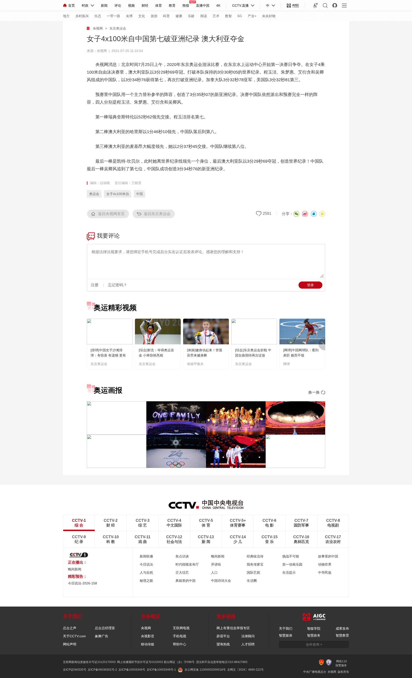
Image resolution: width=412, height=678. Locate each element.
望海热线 (223, 644)
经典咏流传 (255, 556)
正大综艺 (182, 572)
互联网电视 (181, 628)
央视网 (98, 28)
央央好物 (268, 16)
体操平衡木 (195, 364)
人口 (214, 572)
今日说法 (146, 564)
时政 (85, 5)
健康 (178, 16)
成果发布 (342, 628)
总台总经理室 (105, 628)
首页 (71, 5)
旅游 (154, 16)
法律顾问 (248, 636)
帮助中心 (179, 644)
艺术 (216, 16)
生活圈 (252, 581)
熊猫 (185, 5)
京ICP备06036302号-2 (102, 669)
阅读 (203, 16)
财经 (145, 5)
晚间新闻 (74, 569)
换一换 (314, 392)
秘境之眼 (146, 581)
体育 (158, 5)
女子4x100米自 (117, 194)
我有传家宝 (255, 564)
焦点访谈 (182, 556)
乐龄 (191, 16)
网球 (286, 364)
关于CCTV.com (74, 636)
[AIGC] (293, 5)
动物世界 (324, 564)
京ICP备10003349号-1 (161, 669)
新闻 (104, 5)
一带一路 (113, 16)
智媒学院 (313, 628)
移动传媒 (147, 644)
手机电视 (179, 636)
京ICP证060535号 (74, 669)
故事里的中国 (328, 556)
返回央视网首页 (111, 214)
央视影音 (147, 636)
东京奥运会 (117, 28)
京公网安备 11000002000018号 (205, 669)
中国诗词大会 (221, 581)
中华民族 (324, 572)
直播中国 (202, 5)
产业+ (252, 16)
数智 (228, 16)
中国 (139, 194)
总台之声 (69, 628)
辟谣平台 (223, 636)
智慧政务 (313, 635)
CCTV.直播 (240, 5)
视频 (131, 5)
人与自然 (146, 572)
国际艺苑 (253, 572)
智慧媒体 (285, 635)
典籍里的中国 (185, 581)
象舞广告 (101, 636)
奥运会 (94, 194)
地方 (66, 16)
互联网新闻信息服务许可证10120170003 (89, 662)
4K (218, 5)
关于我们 (285, 628)
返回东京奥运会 (157, 214)
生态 (97, 16)
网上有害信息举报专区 (233, 628)
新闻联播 (146, 556)
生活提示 (289, 572)
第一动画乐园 (292, 564)
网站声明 (69, 644)
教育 (172, 5)
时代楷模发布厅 (187, 564)
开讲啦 (216, 564)
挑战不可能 (290, 556)
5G (239, 16)
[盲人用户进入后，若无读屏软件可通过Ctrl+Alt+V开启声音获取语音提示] (315, 5)
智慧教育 (342, 635)
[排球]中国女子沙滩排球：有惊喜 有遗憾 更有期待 (108, 355)
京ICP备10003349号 (131, 669)
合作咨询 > (314, 644)
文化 (141, 16)
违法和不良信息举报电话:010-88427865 (221, 662)
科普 (166, 16)
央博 (129, 16)
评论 (117, 5)
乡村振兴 (82, 16)
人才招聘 (248, 644)
